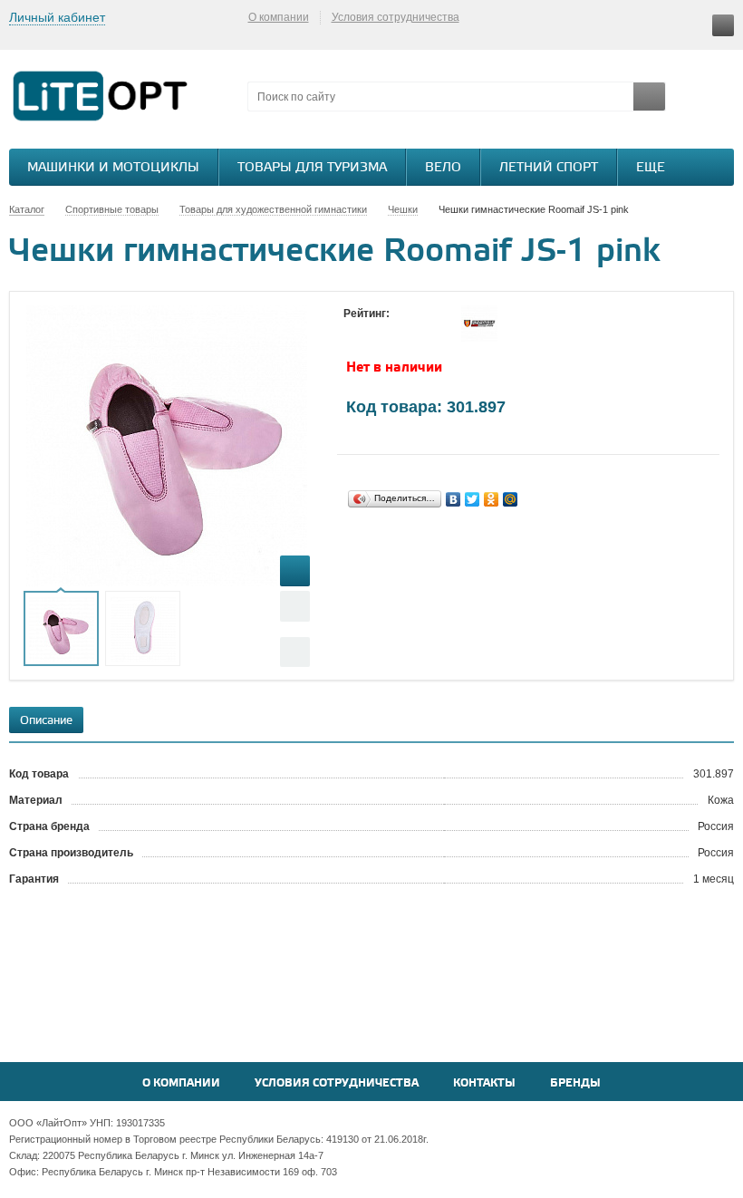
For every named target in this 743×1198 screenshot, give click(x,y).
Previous (295, 606)
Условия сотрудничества (395, 17)
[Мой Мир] (510, 499)
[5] (425, 331)
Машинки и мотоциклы (113, 168)
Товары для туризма (312, 168)
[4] (407, 331)
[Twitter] (472, 499)
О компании (278, 17)
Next (295, 652)
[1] (352, 331)
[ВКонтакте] (453, 499)
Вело (443, 168)
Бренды (575, 1083)
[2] (371, 331)
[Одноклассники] (491, 499)
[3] (389, 331)
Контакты (484, 1083)
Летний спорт (548, 168)
